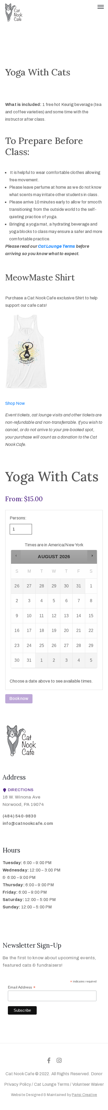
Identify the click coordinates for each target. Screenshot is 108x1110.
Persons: (18, 518)
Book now (18, 698)
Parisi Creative (84, 1095)
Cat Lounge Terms (51, 1084)
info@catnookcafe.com (28, 823)
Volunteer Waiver (88, 1084)
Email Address (21, 987)
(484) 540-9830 (19, 816)
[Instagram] (59, 1060)
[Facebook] (48, 1060)
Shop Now (15, 403)
